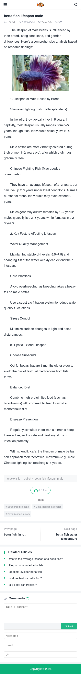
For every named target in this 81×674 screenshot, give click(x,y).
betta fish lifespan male (49, 478)
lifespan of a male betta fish (26, 565)
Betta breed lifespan (18, 506)
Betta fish (46, 22)
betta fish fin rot (15, 531)
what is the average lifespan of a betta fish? (36, 559)
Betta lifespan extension (49, 506)
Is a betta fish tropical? (23, 585)
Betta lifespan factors (18, 514)
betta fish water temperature (66, 533)
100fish (11, 22)
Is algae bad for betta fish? (25, 578)
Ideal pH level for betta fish (25, 572)
